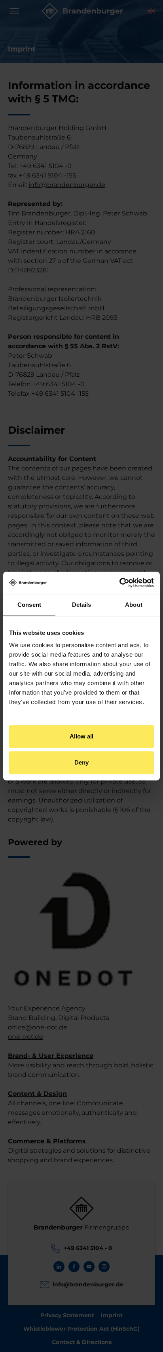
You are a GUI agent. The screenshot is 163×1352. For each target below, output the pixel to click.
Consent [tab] (29, 604)
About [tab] (133, 604)
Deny (81, 762)
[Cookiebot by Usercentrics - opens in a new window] (119, 583)
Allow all (82, 736)
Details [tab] (81, 604)
